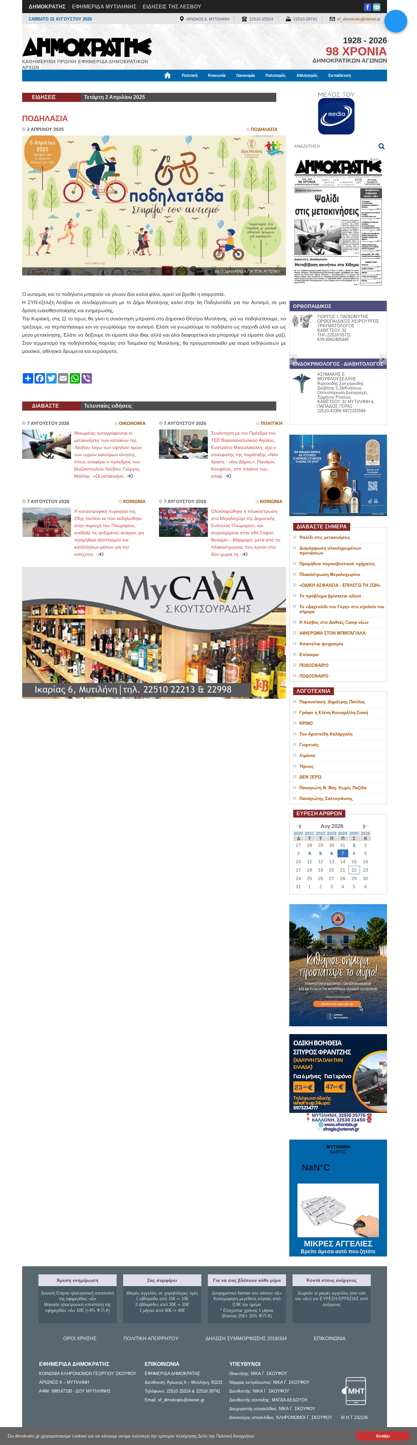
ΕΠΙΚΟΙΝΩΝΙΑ (330, 1338)
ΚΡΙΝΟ (306, 723)
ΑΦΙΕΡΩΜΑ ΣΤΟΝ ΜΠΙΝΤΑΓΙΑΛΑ (332, 633)
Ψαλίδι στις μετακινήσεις (324, 537)
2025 (354, 833)
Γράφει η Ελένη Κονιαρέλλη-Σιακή (333, 712)
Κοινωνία (216, 75)
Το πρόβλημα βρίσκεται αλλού (330, 596)
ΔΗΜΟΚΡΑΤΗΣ (47, 6)
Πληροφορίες (208, 87)
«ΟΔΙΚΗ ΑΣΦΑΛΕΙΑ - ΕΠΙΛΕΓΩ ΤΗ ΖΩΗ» (340, 585)
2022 (320, 833)
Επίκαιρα (308, 654)
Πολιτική (189, 75)
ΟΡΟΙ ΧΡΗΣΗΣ (79, 1338)
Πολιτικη (271, 423)
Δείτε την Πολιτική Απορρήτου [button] (226, 1436)
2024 (342, 833)
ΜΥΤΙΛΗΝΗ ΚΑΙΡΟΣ (338, 1162)
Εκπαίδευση (339, 75)
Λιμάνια (307, 755)
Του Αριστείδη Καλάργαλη (325, 734)
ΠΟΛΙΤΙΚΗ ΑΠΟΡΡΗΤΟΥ (151, 1338)
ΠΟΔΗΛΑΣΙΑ (45, 118)
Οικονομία (245, 75)
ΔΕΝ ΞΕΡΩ (310, 777)
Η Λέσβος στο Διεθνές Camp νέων (333, 622)
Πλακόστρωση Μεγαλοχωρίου (329, 574)
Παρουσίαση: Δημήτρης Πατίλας (332, 701)
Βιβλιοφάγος (104, 87)
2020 (298, 833)
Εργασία (73, 87)
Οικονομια (132, 423)
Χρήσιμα (155, 87)
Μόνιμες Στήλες (41, 87)
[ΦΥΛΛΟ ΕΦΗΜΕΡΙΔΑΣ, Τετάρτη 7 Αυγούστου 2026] (338, 294)
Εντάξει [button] (383, 1436)
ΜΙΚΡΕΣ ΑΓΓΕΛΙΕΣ (338, 1246)
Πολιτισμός (276, 75)
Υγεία (131, 87)
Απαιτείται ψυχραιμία (321, 643)
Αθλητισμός (307, 75)
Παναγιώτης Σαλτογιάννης (326, 798)
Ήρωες (306, 766)
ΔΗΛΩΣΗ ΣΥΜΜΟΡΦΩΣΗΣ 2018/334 (246, 1338)
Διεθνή (179, 87)
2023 (331, 833)
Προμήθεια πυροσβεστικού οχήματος (337, 563)
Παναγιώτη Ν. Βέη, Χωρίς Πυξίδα (333, 787)
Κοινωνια (134, 501)
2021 (309, 833)
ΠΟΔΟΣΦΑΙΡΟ (313, 665)
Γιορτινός (309, 744)
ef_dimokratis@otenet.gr (359, 19)
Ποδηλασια (264, 129)
